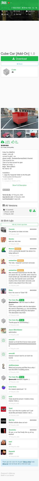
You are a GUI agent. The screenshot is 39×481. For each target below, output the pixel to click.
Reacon (11, 249)
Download (21, 58)
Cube (14, 69)
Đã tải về (7, 143)
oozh (10, 396)
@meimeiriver (13, 302)
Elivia (11, 290)
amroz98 (12, 339)
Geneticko (12, 430)
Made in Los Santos (7, 475)
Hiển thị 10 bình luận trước (19, 224)
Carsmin (12, 229)
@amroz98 (12, 379)
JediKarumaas (14, 365)
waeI (10, 442)
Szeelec (11, 239)
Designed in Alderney (8, 473)
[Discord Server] (13, 71)
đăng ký (5, 464)
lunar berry (12, 387)
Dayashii (12, 451)
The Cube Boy (14, 300)
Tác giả (21, 300)
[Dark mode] (33, 7)
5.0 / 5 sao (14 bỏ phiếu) (7, 147)
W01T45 (11, 420)
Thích (16, 143)
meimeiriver (13, 260)
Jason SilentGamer (15, 330)
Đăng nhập (27, 462)
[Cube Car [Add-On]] (19, 118)
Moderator (17, 249)
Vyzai (10, 408)
